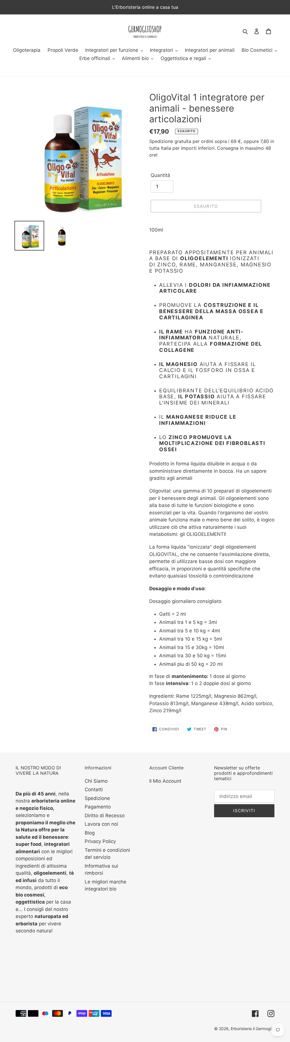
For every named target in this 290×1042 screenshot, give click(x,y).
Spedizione (97, 798)
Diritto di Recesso (105, 815)
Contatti (94, 789)
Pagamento (98, 807)
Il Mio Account (165, 781)
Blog (90, 833)
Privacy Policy (100, 841)
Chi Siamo (96, 781)
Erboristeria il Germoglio (252, 1028)
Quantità (160, 175)
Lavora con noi (101, 824)
